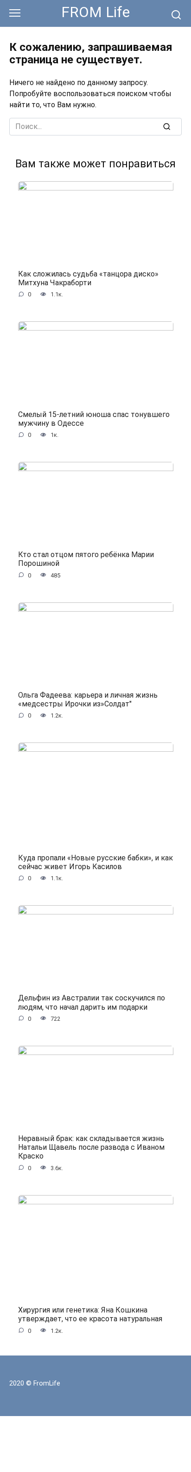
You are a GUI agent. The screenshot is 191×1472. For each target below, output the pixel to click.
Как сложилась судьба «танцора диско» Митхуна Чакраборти (88, 278)
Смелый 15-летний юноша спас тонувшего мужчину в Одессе (94, 418)
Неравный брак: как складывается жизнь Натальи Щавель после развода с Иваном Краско (91, 1147)
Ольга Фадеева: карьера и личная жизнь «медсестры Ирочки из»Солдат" (88, 699)
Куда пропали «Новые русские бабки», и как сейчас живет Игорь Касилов (95, 862)
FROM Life (95, 12)
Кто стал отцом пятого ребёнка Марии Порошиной (86, 559)
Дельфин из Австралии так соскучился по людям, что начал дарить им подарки (91, 1002)
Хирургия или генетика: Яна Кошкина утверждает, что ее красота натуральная (90, 1314)
